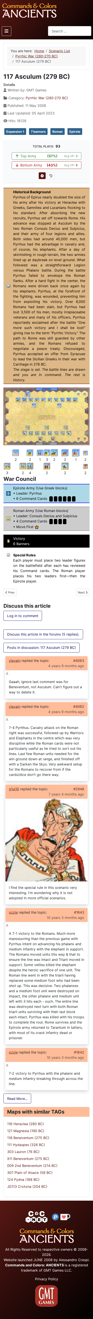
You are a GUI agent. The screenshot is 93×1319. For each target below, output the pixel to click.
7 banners (38, 131)
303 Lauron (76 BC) (23, 1152)
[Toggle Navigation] (6, 31)
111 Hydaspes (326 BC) (26, 1145)
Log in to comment (22, 616)
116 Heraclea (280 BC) (25, 1124)
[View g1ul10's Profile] (46, 839)
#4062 (78, 706)
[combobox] (69, 31)
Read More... (17, 1098)
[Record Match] (42, 175)
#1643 (79, 912)
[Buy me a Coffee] (65, 1217)
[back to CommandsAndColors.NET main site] (36, 1217)
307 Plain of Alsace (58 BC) (30, 1172)
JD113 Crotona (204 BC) (27, 1186)
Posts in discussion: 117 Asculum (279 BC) (41, 647)
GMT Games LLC (57, 1270)
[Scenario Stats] (50, 175)
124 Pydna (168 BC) (23, 1179)
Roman (57, 131)
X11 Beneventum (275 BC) (28, 1158)
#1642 (79, 1052)
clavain (14, 660)
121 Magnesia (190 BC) (25, 1131)
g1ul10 (14, 789)
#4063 (78, 660)
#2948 (78, 789)
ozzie (13, 912)
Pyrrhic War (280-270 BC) (47, 98)
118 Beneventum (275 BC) (28, 1138)
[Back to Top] (86, 1311)
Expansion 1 (15, 131)
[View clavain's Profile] (7, 673)
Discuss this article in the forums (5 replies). (43, 634)
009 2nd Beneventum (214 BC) (32, 1165)
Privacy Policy (46, 1279)
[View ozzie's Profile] (7, 925)
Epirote (74, 131)
